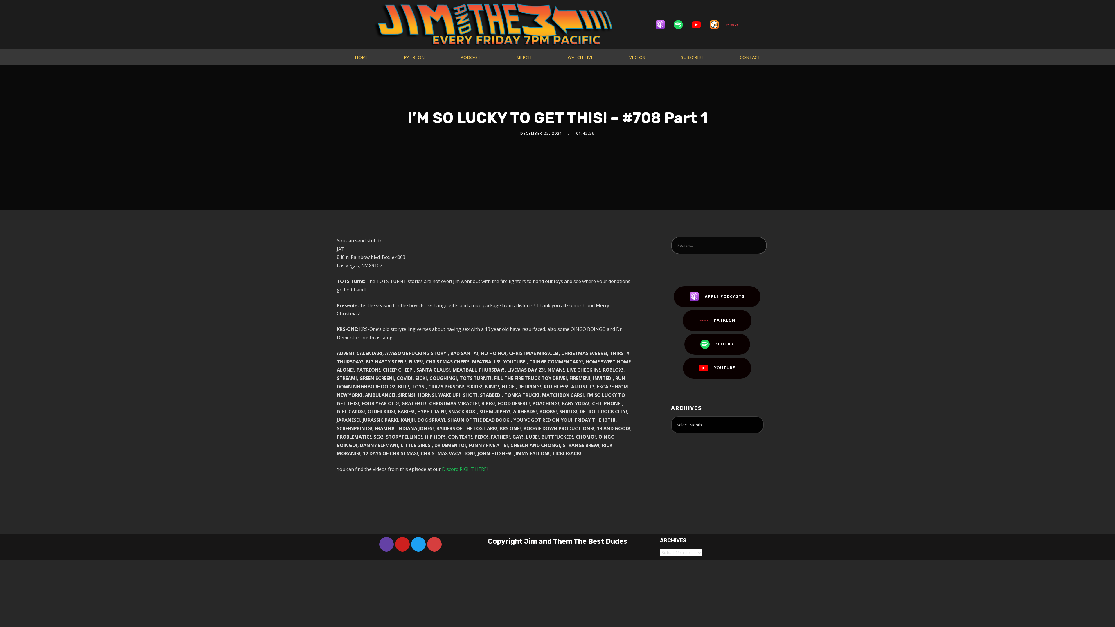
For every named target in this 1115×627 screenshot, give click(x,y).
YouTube (724, 367)
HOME (361, 57)
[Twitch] (386, 544)
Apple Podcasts (724, 296)
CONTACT (750, 57)
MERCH (524, 57)
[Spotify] (681, 24)
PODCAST (471, 57)
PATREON (414, 57)
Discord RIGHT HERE (464, 469)
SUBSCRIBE (692, 57)
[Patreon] (735, 24)
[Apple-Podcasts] (663, 24)
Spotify (724, 344)
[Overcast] (717, 24)
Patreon (724, 320)
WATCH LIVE (581, 57)
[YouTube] (699, 24)
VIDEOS (637, 57)
